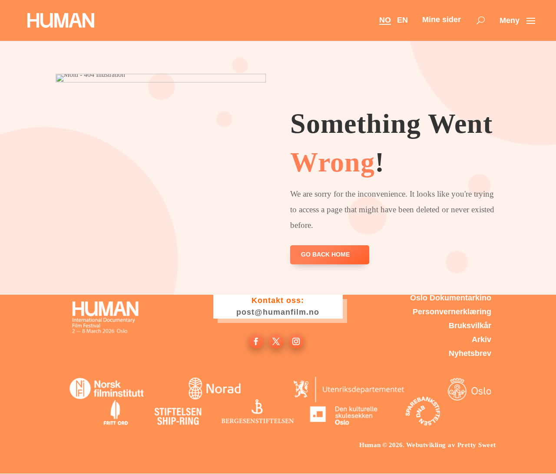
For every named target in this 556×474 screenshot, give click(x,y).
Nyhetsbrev (470, 354)
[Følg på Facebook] (256, 341)
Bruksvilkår (470, 326)
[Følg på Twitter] (276, 341)
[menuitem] (480, 20)
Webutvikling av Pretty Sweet (451, 444)
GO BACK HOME (325, 254)
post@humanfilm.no (277, 312)
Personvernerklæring (452, 312)
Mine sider (441, 19)
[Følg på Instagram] (296, 341)
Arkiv (481, 340)
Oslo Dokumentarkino (450, 298)
